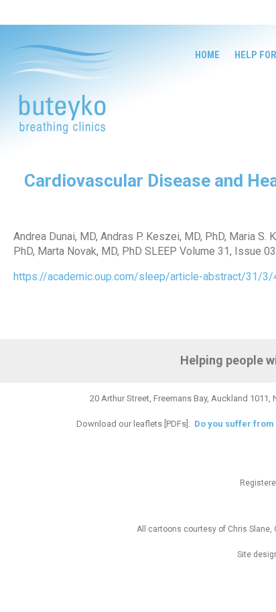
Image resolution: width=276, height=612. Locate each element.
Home (207, 55)
